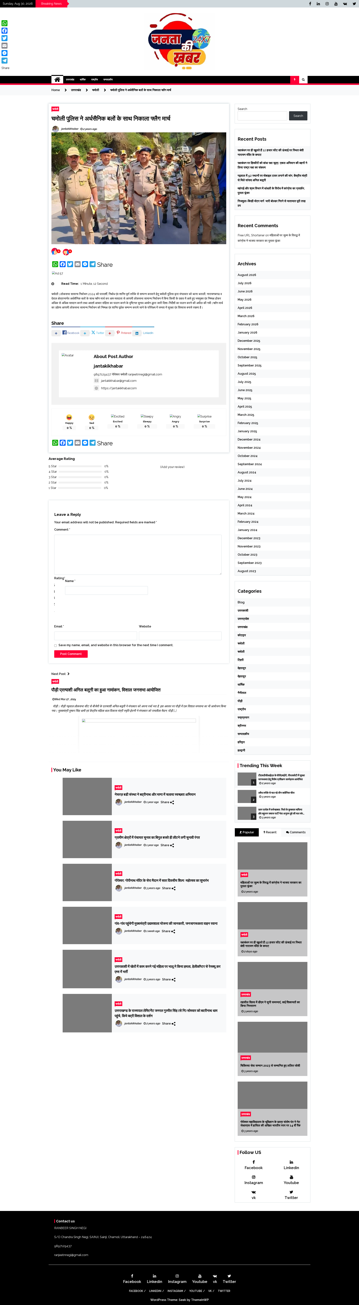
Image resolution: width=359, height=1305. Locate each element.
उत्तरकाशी (243, 610)
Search (242, 109)
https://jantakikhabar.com (119, 388)
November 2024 (249, 447)
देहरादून (242, 668)
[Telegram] (5, 60)
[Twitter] (5, 38)
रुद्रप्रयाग (243, 717)
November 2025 (249, 349)
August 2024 (247, 472)
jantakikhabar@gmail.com (118, 381)
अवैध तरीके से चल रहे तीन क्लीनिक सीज (276, 792)
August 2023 (247, 571)
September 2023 (250, 563)
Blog (241, 602)
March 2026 (246, 316)
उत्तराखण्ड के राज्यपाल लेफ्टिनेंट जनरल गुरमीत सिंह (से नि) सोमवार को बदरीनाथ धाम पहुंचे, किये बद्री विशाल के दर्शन (166, 1013)
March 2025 (246, 415)
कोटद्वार (242, 635)
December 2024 (249, 439)
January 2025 (247, 431)
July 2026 (244, 283)
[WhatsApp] (5, 23)
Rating (59, 578)
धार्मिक (83, 79)
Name (70, 581)
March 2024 (246, 513)
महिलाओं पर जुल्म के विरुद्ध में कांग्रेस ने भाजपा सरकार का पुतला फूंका (270, 884)
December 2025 (249, 341)
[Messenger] (5, 53)
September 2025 (249, 365)
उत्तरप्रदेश (243, 619)
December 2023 (249, 538)
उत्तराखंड (70, 79)
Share (105, 265)
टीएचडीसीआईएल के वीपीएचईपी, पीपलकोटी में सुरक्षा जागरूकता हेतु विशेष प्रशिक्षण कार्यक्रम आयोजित (281, 777)
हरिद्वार (241, 742)
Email (59, 626)
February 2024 (248, 521)
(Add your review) (172, 467)
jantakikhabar (108, 366)
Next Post (58, 674)
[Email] (5, 45)
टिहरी (241, 660)
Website (145, 626)
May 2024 (244, 497)
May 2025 (244, 398)
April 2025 (245, 406)
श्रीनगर (242, 725)
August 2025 (247, 373)
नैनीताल (242, 693)
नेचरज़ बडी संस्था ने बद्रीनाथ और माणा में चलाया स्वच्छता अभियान (155, 794)
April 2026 (245, 308)
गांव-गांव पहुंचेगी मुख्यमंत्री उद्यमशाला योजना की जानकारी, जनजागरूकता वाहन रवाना (166, 923)
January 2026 (247, 332)
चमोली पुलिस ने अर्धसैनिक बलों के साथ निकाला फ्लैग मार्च (110, 118)
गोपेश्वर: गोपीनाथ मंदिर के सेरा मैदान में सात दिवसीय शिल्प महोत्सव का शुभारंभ (162, 880)
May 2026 (244, 299)
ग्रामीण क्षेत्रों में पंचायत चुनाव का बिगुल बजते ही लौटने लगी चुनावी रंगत (157, 837)
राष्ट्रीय (94, 79)
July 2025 (244, 382)
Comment (62, 529)
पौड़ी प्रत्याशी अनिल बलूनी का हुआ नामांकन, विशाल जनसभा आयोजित (106, 690)
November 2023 (249, 546)
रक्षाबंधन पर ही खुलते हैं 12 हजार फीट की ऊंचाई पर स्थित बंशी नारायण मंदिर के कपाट (271, 944)
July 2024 (244, 480)
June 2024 (245, 489)
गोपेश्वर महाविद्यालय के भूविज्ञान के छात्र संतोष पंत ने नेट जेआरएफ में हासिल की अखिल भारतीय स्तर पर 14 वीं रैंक (270, 1123)
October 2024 (247, 456)
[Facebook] (5, 30)
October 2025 (247, 357)
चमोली (55, 108)
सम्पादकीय (108, 79)
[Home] (57, 79)
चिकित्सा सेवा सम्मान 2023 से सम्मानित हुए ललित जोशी (270, 1065)
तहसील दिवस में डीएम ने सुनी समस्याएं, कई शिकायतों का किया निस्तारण (270, 1004)
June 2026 (245, 291)
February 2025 (248, 423)
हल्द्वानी (241, 750)
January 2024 (247, 530)
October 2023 (247, 554)
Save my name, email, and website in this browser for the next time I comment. (116, 645)
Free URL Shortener (251, 235)
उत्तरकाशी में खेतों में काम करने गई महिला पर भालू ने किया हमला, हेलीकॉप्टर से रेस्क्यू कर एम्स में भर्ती (167, 969)
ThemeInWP (200, 1300)
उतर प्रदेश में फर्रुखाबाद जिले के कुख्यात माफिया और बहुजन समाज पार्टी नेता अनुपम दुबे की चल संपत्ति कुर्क (281, 812)
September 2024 (250, 464)
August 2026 (247, 275)
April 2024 (245, 505)
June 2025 (245, 390)
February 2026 (248, 324)
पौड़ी (240, 701)
